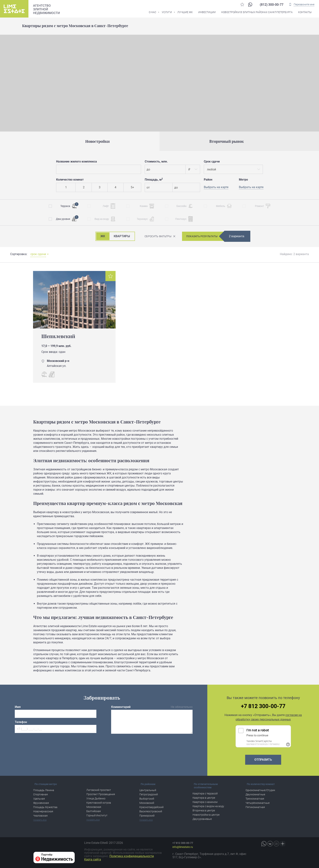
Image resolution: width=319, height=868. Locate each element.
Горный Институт (96, 815)
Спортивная (40, 794)
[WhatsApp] (250, 4)
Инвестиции (207, 12)
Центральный (147, 790)
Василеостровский (150, 811)
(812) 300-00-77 (271, 4)
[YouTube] (276, 843)
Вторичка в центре (204, 810)
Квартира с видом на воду (208, 806)
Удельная (39, 798)
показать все (40, 820)
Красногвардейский (151, 807)
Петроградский (148, 794)
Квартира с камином (205, 801)
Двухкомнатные (255, 794)
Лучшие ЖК (185, 12)
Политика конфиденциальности (131, 856)
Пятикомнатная (255, 807)
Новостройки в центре (206, 814)
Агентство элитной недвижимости (46, 9)
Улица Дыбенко (95, 798)
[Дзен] (282, 843)
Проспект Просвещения (100, 794)
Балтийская (93, 811)
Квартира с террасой (205, 793)
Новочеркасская (43, 811)
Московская (93, 806)
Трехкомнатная (255, 798)
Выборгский (146, 798)
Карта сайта (92, 859)
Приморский (147, 815)
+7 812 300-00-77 (263, 706)
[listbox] (192, 169)
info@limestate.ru (182, 846)
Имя (18, 707)
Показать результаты (202, 236)
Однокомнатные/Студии (260, 790)
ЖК (102, 236)
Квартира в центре (204, 797)
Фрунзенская (41, 802)
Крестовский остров (98, 802)
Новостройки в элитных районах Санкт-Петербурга (257, 12)
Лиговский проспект (98, 790)
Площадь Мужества (45, 807)
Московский (146, 802)
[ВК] (270, 843)
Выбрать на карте (251, 187)
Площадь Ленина (43, 790)
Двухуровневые (202, 818)
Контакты (305, 12)
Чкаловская (40, 815)
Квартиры (122, 236)
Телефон (21, 722)
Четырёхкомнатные (258, 802)
